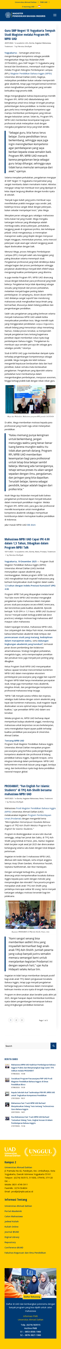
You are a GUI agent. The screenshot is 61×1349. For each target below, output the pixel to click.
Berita (31, 43)
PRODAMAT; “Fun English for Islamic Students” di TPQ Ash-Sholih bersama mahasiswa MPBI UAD (28, 790)
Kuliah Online (11, 1226)
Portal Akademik (13, 1211)
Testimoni (9, 46)
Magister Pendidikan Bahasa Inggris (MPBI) (31, 73)
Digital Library (12, 1237)
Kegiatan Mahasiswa (43, 43)
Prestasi (43, 552)
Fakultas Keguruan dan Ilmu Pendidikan (25, 1252)
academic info (22, 43)
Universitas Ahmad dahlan (18, 1206)
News (37, 552)
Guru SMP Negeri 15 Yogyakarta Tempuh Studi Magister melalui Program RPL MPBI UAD (30, 34)
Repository (10, 1242)
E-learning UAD (28, 7)
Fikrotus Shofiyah (25, 46)
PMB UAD (44, 2)
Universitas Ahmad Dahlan (26, 2)
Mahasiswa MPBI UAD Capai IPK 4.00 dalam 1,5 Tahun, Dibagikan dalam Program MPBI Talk (27, 543)
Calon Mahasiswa (14, 1216)
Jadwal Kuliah (12, 1221)
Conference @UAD (14, 1247)
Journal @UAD (12, 1231)
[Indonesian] (39, 6)
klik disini (31, 524)
